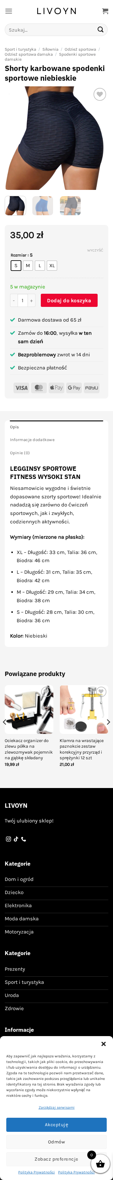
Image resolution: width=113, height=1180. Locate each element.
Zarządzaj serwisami (57, 1107)
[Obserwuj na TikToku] (16, 839)
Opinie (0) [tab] (20, 452)
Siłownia (50, 49)
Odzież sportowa (80, 49)
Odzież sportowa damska (29, 54)
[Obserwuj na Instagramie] (8, 839)
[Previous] (14, 138)
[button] (103, 1044)
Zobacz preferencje (56, 1159)
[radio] (16, 265)
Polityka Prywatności (36, 1172)
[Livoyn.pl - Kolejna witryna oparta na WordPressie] (56, 10)
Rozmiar (18, 255)
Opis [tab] (14, 427)
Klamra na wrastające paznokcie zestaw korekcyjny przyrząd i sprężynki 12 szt (82, 749)
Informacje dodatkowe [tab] (32, 439)
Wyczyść (95, 250)
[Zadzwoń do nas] (23, 839)
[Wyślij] (100, 29)
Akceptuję (56, 1124)
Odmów (56, 1142)
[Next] (98, 138)
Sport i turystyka (20, 49)
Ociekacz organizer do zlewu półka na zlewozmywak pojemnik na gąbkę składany (29, 749)
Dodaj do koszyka (69, 300)
